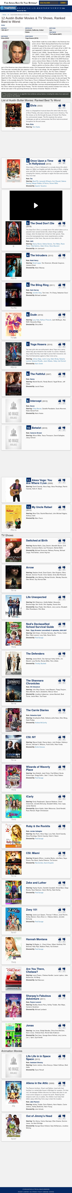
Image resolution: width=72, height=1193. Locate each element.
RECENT (20, 1191)
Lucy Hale (36, 320)
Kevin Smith (39, 363)
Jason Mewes (48, 361)
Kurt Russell (56, 181)
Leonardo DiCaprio (45, 181)
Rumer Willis (54, 183)
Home (4, 14)
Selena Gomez (47, 244)
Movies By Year (21, 10)
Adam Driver (44, 246)
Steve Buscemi (54, 246)
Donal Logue (37, 263)
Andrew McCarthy (41, 722)
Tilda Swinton (35, 246)
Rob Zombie (39, 863)
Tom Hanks (36, 127)
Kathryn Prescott (45, 320)
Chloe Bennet (37, 408)
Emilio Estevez (40, 747)
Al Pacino (45, 183)
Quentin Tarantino (41, 186)
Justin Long (46, 359)
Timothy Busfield (40, 663)
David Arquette (49, 863)
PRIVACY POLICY (37, 1191)
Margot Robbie (37, 183)
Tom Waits (56, 244)
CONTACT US (28, 1191)
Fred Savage (39, 637)
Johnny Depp (37, 359)
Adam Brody (55, 359)
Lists (63, 8)
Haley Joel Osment (59, 361)
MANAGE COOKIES (48, 1191)
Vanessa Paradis (37, 361)
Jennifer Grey (37, 293)
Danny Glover (37, 244)
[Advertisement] (36, 144)
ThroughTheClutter (30, 1189)
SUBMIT (63, 3)
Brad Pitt (35, 181)
